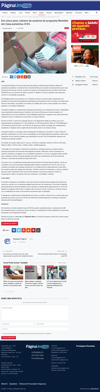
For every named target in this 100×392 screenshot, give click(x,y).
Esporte (49, 13)
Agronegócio (59, 13)
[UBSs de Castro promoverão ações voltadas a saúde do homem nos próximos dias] (13, 272)
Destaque (7, 266)
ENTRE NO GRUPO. (10, 223)
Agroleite (69, 13)
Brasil (35, 13)
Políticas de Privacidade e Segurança (32, 384)
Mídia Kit (4, 384)
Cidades (13, 13)
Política (5, 13)
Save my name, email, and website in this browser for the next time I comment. (27, 333)
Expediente (13, 384)
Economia (78, 13)
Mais (86, 13)
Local (20, 13)
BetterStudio (95, 389)
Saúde (41, 13)
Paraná (27, 13)
